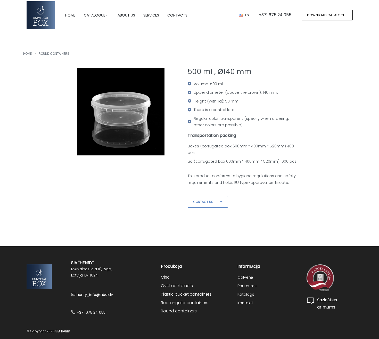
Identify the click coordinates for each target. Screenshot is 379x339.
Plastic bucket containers (186, 294)
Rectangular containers (184, 303)
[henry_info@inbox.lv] (73, 294)
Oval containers (177, 286)
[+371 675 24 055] (73, 312)
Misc (165, 277)
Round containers (54, 53)
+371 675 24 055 (91, 312)
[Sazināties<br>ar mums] (311, 301)
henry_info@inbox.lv (95, 294)
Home (27, 53)
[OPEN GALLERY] (120, 111)
